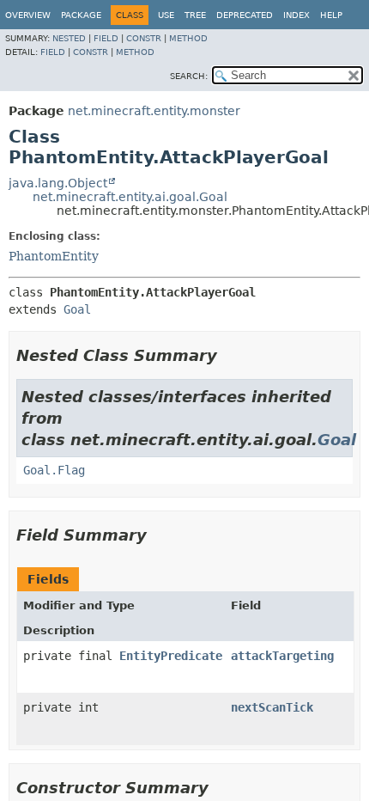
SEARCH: (189, 76)
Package (81, 15)
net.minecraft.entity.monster (154, 111)
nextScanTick (272, 707)
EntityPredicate (170, 656)
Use (166, 15)
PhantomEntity (54, 256)
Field (106, 38)
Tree (195, 15)
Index (296, 15)
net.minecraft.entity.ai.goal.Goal (130, 197)
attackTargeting (282, 656)
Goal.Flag (54, 470)
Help (331, 15)
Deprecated (244, 15)
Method (188, 38)
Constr (143, 38)
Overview (28, 15)
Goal (77, 309)
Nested (69, 38)
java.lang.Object (58, 183)
